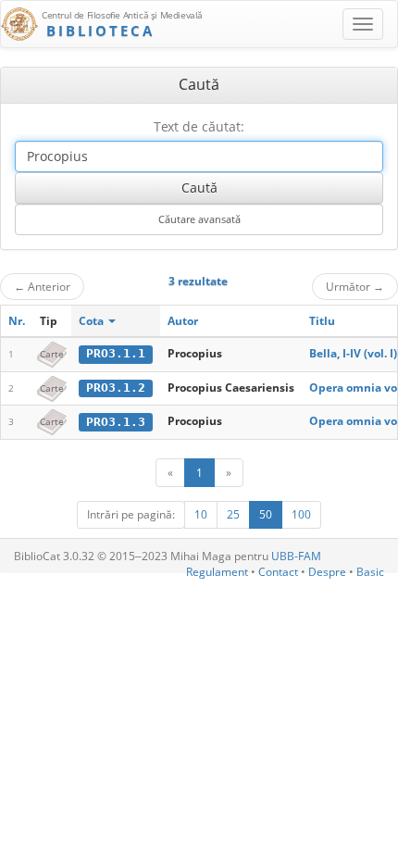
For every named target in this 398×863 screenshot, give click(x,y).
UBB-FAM (296, 556)
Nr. (16, 321)
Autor (183, 321)
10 (200, 514)
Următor (355, 286)
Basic (370, 572)
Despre (327, 572)
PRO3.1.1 (115, 353)
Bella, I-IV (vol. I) (353, 353)
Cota (92, 321)
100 (301, 514)
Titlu (322, 321)
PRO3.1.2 (115, 387)
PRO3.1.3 (115, 422)
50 (265, 514)
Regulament (217, 572)
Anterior (42, 286)
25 (233, 514)
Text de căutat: (199, 126)
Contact (278, 572)
